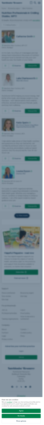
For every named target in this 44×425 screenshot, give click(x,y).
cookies (9, 402)
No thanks (21, 416)
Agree (21, 411)
